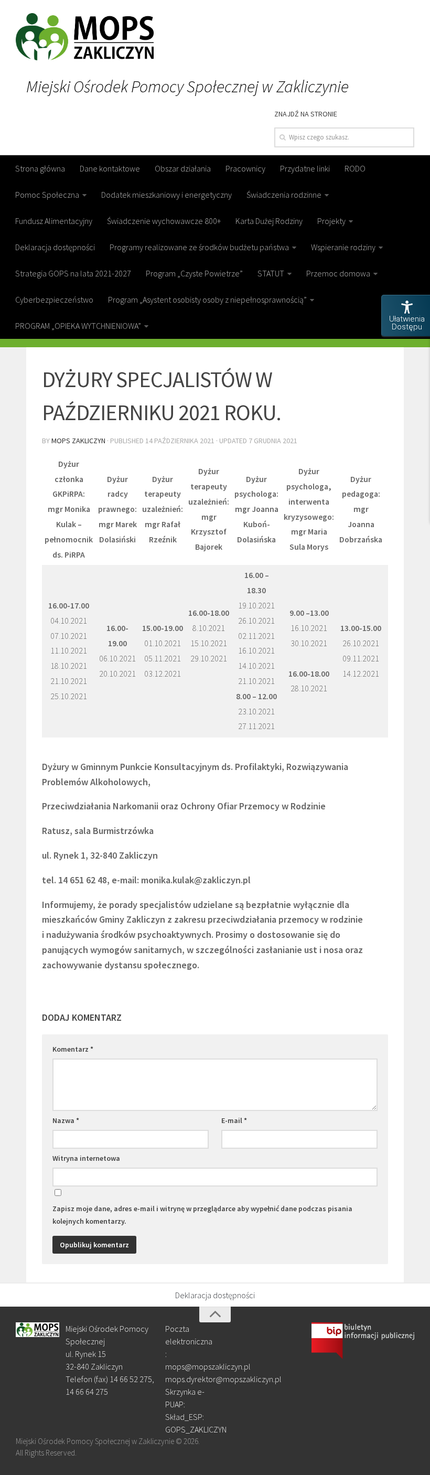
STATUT (270, 273)
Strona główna (40, 168)
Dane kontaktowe (110, 168)
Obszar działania (183, 168)
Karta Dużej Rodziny (269, 221)
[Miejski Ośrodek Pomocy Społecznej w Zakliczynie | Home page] (85, 36)
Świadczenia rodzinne (283, 194)
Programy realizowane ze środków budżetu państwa (199, 247)
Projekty (331, 221)
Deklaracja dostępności (55, 247)
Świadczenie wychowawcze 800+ (164, 221)
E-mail (234, 1120)
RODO (355, 168)
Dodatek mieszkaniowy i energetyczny (166, 194)
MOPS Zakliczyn (78, 440)
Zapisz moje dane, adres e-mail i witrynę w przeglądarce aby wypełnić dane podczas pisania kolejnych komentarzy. (202, 1215)
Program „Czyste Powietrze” (194, 273)
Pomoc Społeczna (47, 194)
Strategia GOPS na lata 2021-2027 (73, 273)
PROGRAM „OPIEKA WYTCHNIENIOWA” (78, 325)
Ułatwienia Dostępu (407, 323)
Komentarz (72, 1049)
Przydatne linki (305, 168)
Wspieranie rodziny (343, 247)
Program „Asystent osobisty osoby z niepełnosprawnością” (207, 299)
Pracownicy (245, 168)
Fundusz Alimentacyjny (53, 221)
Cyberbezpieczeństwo (54, 299)
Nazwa (65, 1120)
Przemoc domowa (338, 273)
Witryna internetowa (86, 1158)
